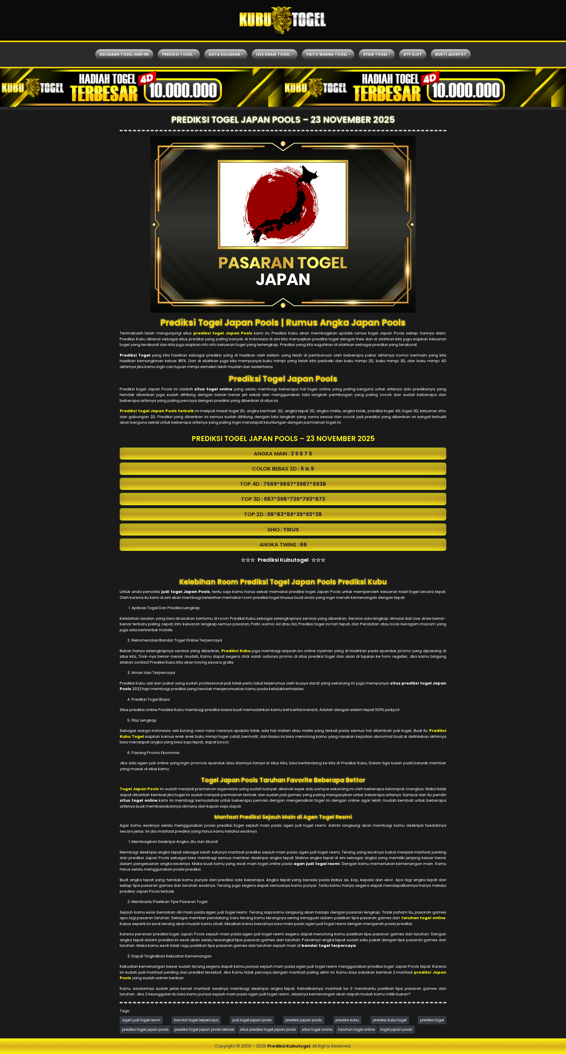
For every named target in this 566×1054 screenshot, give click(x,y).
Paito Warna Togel (326, 54)
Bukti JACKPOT (450, 54)
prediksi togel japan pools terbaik (204, 1029)
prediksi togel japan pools (145, 1029)
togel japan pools (396, 1029)
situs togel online (317, 1029)
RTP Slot (413, 54)
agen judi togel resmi (141, 1019)
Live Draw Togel (273, 54)
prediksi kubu (347, 1019)
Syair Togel (375, 54)
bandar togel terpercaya (196, 1019)
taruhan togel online (356, 1029)
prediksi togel (432, 1019)
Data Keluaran (224, 54)
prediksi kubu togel (390, 1019)
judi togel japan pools (252, 1019)
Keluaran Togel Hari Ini (124, 54)
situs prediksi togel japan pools (268, 1029)
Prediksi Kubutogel (288, 1046)
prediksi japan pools (303, 1019)
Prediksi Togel (177, 54)
